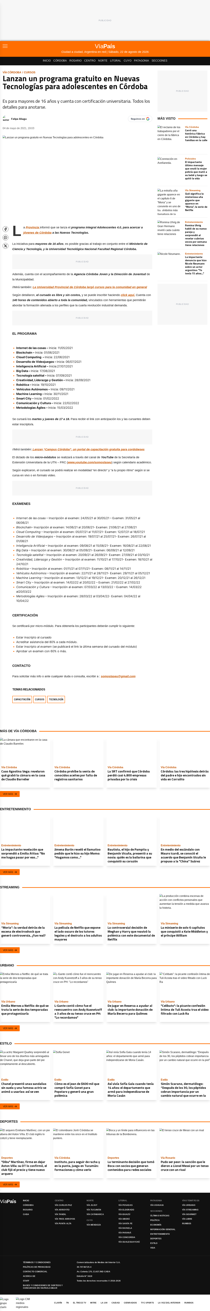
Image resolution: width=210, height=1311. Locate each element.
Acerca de (29, 1276)
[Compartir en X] (5, 246)
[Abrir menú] (32, 46)
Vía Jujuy (92, 1205)
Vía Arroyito (62, 1210)
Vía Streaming (190, 1210)
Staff (26, 1281)
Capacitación (22, 699)
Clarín (58, 1303)
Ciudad (116, 1303)
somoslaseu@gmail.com (118, 676)
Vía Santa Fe (125, 1223)
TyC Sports (147, 1303)
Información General (163, 1229)
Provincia (33, 227)
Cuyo (127, 60)
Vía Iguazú (124, 1214)
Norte (102, 60)
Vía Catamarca (95, 1214)
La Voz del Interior (169, 1303)
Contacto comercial (35, 1271)
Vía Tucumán (94, 1210)
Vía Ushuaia (157, 1205)
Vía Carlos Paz (63, 1205)
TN (67, 1303)
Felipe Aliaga (19, 119)
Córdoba (60, 60)
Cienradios (130, 1303)
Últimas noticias (159, 1216)
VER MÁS (8, 794)
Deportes (155, 1238)
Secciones (159, 60)
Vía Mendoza (94, 1225)
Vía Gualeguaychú (129, 1242)
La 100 (104, 1303)
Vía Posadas (125, 1205)
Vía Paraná (124, 1233)
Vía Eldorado (126, 1210)
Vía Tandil (60, 1214)
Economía (155, 1225)
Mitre (93, 1303)
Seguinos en (138, 118)
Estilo (154, 1243)
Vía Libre (187, 1219)
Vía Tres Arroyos (65, 1219)
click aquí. (128, 295)
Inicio (47, 60)
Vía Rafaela (125, 1228)
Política (155, 1220)
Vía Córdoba (12, 72)
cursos (29, 72)
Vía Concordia (126, 1237)
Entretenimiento (160, 1234)
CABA (26, 1214)
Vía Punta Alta (63, 1223)
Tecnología (56, 699)
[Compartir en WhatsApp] (5, 237)
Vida (152, 1248)
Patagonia (141, 60)
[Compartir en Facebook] (5, 229)
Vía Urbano (188, 1205)
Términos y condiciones (37, 1262)
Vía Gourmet (189, 1214)
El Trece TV (79, 1303)
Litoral (115, 60)
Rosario (75, 60)
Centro (89, 60)
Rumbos (186, 1223)
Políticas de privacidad (37, 1267)
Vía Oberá (124, 1219)
